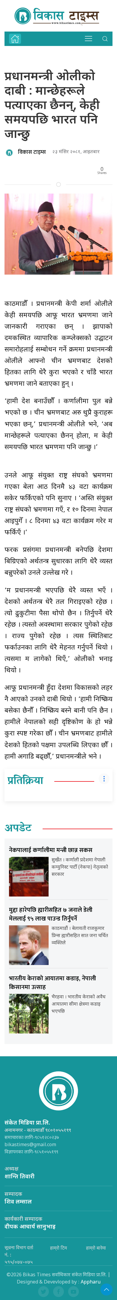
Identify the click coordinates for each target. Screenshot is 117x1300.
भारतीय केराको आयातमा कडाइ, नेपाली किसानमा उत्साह (52, 982)
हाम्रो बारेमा (96, 1248)
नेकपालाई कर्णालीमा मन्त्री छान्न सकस (50, 850)
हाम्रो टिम (58, 1248)
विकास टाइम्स (32, 152)
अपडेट (18, 829)
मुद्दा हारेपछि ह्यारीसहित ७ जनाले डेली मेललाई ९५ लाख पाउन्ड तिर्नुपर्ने (50, 914)
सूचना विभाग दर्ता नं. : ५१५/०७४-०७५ (18, 1254)
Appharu (90, 1282)
